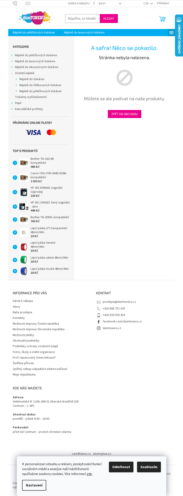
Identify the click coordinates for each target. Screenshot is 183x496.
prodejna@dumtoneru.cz (119, 302)
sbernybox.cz (102, 454)
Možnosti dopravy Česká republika (36, 324)
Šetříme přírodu (23, 363)
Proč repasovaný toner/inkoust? (34, 357)
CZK (146, 4)
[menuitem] (33, 32)
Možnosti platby (23, 335)
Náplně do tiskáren (31, 79)
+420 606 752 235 (114, 308)
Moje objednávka (24, 374)
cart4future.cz (81, 454)
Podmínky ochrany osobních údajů (35, 346)
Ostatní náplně (24, 73)
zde (89, 473)
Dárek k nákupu (78, 4)
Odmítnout (121, 467)
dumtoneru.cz (112, 328)
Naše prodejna (22, 312)
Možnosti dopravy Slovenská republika (38, 329)
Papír (18, 103)
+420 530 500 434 (114, 315)
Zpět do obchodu (124, 114)
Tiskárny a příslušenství (31, 97)
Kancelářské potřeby (29, 109)
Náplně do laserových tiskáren (35, 61)
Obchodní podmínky (26, 340)
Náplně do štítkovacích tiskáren (40, 85)
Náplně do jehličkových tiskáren (36, 55)
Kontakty (19, 318)
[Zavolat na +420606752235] (19, 3)
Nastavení (34, 485)
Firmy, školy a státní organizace (34, 352)
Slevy (102, 4)
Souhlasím (149, 467)
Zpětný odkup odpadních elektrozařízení (40, 369)
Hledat (108, 18)
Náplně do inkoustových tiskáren (36, 67)
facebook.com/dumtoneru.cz (122, 321)
